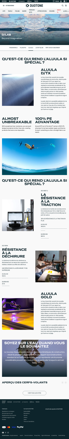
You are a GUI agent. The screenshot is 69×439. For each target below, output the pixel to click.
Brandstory (27, 413)
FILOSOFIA (23, 47)
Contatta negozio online (8, 417)
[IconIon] (4, 1)
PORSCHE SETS (32, 11)
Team (25, 419)
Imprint (21, 435)
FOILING (17, 11)
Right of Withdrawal (45, 435)
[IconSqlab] (29, 1)
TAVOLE (10, 11)
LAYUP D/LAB (39, 47)
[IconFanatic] (22, 1)
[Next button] (65, 382)
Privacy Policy (37, 435)
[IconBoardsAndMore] (4, 402)
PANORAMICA (13, 47)
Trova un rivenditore (29, 421)
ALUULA (30, 47)
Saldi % (59, 11)
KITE (4, 11)
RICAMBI (51, 11)
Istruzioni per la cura (7, 413)
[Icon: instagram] (8, 432)
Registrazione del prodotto (9, 415)
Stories (25, 415)
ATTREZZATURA (42, 11)
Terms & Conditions (28, 435)
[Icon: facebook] (5, 432)
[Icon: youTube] (3, 432)
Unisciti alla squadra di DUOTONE (54, 409)
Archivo (4, 419)
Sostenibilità (27, 411)
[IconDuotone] (12, 1)
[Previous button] (62, 382)
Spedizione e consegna (8, 411)
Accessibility (54, 435)
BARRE (24, 11)
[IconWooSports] (36, 1)
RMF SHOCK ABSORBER (53, 47)
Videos (25, 417)
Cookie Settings (61, 435)
